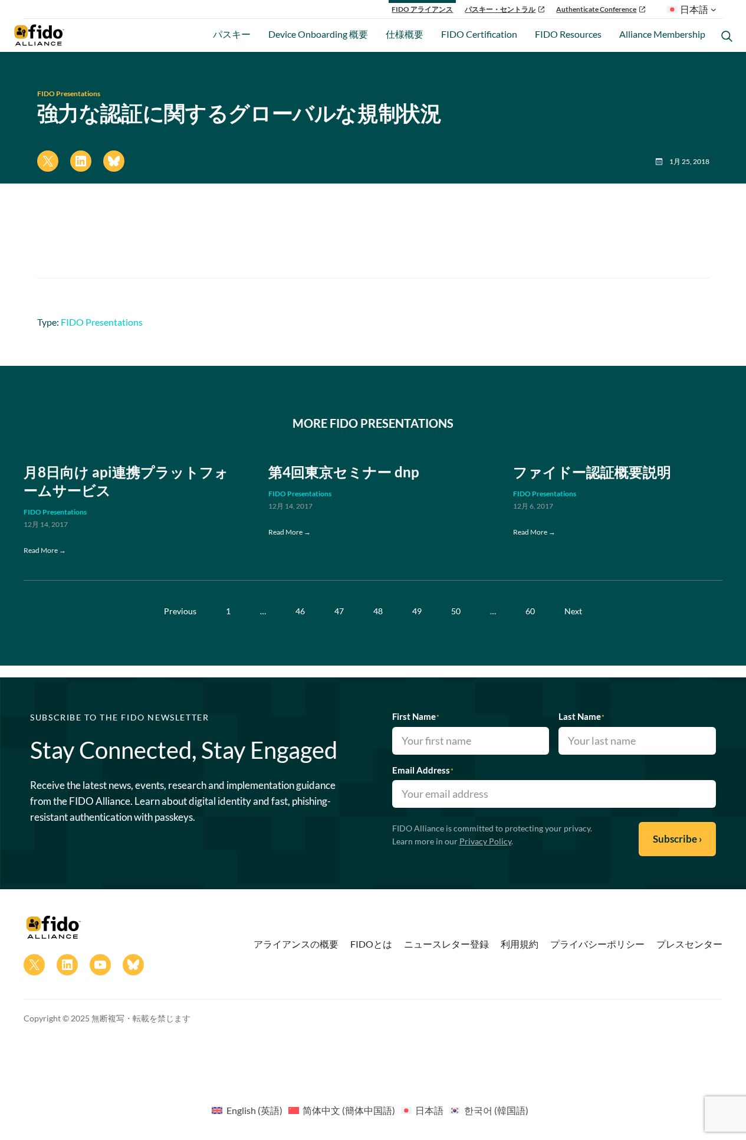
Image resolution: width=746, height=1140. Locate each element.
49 (417, 611)
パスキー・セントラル (500, 9)
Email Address (422, 770)
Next (573, 611)
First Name (415, 716)
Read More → (45, 550)
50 (456, 611)
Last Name (581, 716)
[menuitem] (247, 1110)
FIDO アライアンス (422, 9)
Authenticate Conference (596, 9)
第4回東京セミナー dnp (343, 472)
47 (339, 611)
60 (530, 611)
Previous (180, 611)
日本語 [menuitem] (429, 1110)
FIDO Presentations (68, 93)
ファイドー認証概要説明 (592, 472)
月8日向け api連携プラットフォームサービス (126, 481)
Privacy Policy (485, 841)
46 (300, 611)
